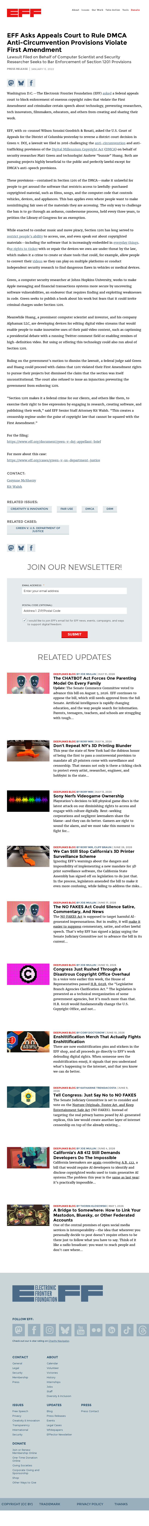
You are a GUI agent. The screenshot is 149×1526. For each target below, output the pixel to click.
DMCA (110, 149)
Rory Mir (86, 741)
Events (51, 1420)
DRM (110, 509)
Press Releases (56, 1415)
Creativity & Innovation (29, 509)
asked (107, 93)
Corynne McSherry (21, 480)
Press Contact (90, 1411)
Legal (15, 1367)
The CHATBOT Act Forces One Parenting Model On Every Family (94, 681)
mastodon (18, 1330)
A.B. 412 (128, 1162)
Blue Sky (65, 1330)
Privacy (16, 1415)
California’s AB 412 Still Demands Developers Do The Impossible (86, 1155)
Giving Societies (22, 1465)
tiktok (127, 1330)
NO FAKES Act (71, 916)
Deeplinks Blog (64, 674)
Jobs (50, 1386)
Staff (49, 1391)
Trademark (49, 1504)
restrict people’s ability (25, 236)
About (75, 10)
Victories (52, 1372)
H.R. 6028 (98, 984)
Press (15, 1381)
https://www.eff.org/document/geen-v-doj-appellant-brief (54, 441)
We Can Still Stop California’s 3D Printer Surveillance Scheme (93, 854)
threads (143, 1330)
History (51, 1377)
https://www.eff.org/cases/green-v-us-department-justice (53, 460)
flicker (96, 1330)
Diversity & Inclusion (59, 1395)
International (20, 1429)
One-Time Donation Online (24, 1459)
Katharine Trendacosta (98, 1087)
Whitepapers (55, 1429)
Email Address (32, 585)
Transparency (20, 1425)
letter (116, 931)
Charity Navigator (59, 1341)
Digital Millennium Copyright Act (77, 149)
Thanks (121, 1504)
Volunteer (53, 1367)
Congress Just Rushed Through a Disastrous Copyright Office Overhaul (91, 972)
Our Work (97, 10)
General (17, 1363)
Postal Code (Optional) (37, 605)
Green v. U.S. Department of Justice (38, 529)
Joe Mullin (88, 674)
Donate (135, 10)
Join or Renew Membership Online (24, 1451)
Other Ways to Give (24, 1482)
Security (17, 1372)
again (97, 1162)
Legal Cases (54, 1425)
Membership (20, 1377)
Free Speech (20, 1411)
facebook (34, 1330)
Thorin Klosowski (93, 1206)
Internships (54, 1381)
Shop (15, 1477)
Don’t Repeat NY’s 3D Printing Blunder (92, 745)
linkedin (112, 1330)
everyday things (125, 242)
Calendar (52, 1363)
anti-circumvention (110, 143)
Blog (50, 1411)
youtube (80, 1330)
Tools (125, 10)
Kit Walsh (14, 487)
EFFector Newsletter (59, 1434)
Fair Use (67, 509)
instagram (49, 1330)
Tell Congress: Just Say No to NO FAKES (94, 1095)
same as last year (125, 1177)
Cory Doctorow (92, 1032)
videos (37, 261)
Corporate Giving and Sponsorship (25, 1471)
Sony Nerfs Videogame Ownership (88, 796)
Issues (85, 10)
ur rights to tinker (23, 249)
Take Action (113, 10)
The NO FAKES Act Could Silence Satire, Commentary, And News (94, 909)
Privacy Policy (90, 1504)
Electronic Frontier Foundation (24, 13)
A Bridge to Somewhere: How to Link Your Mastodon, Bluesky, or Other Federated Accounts (97, 1215)
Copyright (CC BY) (17, 1504)
